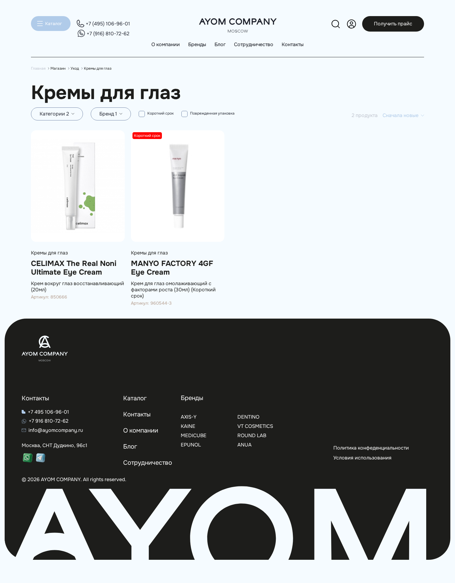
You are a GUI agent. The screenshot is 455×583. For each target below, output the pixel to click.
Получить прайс (393, 23)
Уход (75, 68)
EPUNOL (191, 445)
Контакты (293, 44)
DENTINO (248, 417)
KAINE (188, 426)
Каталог (53, 23)
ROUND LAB (251, 435)
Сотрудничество (253, 44)
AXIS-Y (189, 417)
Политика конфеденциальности (371, 448)
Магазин (58, 68)
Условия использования (362, 458)
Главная (38, 68)
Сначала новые (400, 115)
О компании (165, 44)
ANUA (244, 445)
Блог (220, 44)
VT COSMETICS (255, 426)
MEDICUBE (193, 435)
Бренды (197, 44)
